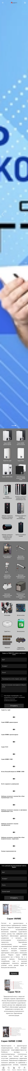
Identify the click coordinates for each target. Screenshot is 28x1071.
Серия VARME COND (7, 476)
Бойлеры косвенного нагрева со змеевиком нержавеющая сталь (7, 517)
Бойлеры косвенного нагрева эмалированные (20, 517)
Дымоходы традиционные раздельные (7, 576)
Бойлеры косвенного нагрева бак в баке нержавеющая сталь (20, 498)
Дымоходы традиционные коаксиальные (20, 557)
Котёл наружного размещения (7, 556)
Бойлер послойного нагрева (21, 535)
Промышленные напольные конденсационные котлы (20, 596)
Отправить (14, 706)
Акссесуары (7, 615)
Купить (14, 973)
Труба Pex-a (7, 631)
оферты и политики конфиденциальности (10, 699)
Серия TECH (21, 460)
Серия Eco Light (7, 460)
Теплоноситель (21, 631)
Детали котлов (20, 615)
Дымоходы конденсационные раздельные (7, 595)
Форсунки (7, 647)
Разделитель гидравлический (21, 648)
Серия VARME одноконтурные (21, 443)
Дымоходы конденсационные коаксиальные (20, 576)
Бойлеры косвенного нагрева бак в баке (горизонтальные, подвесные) (7, 537)
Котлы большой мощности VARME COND (20, 478)
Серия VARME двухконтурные (7, 443)
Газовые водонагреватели (7, 497)
